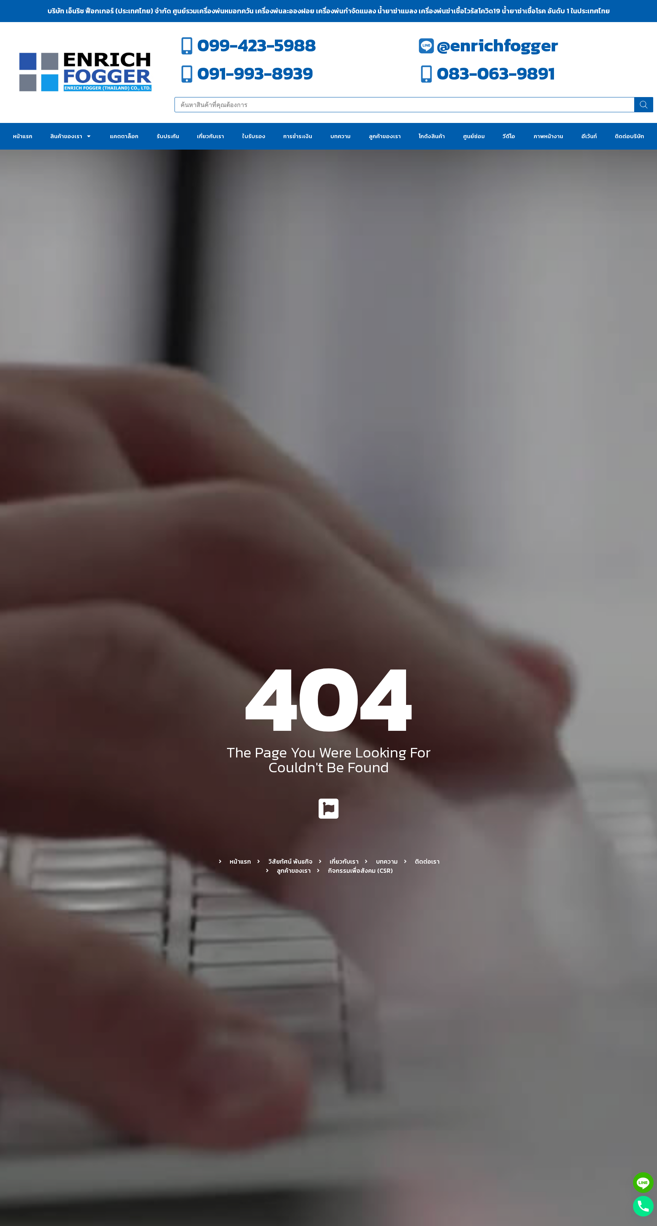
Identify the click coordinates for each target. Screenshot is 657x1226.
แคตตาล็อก (124, 136)
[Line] (643, 1182)
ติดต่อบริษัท (629, 136)
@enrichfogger (497, 45)
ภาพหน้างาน (548, 136)
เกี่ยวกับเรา (210, 136)
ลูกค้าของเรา (385, 136)
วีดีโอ (509, 136)
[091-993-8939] (186, 74)
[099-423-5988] (186, 45)
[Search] (643, 104)
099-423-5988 (256, 45)
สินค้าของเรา (66, 136)
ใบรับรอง (253, 136)
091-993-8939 (255, 73)
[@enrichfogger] (426, 45)
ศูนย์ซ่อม (474, 136)
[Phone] (643, 1206)
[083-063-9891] (426, 74)
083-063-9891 (496, 73)
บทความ (340, 136)
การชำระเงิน (297, 136)
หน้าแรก (22, 136)
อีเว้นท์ (589, 136)
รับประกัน (168, 136)
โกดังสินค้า (432, 136)
